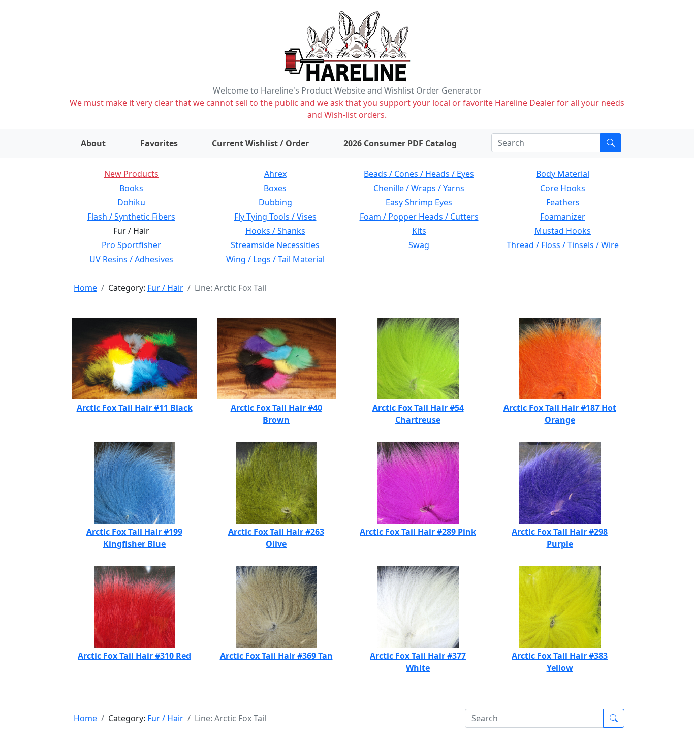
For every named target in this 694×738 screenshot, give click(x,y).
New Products (131, 173)
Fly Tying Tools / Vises (275, 216)
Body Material (562, 173)
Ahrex (275, 173)
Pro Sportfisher (131, 245)
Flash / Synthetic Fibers (131, 216)
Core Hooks (562, 188)
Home (85, 287)
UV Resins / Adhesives (131, 259)
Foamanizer (562, 216)
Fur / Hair (165, 287)
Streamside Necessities (275, 245)
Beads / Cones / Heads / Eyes (419, 173)
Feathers (563, 202)
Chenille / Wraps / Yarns (418, 188)
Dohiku (131, 202)
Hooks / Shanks (275, 230)
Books (131, 188)
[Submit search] (610, 142)
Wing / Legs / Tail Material (275, 259)
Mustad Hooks (562, 230)
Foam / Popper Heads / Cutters (419, 216)
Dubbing (275, 202)
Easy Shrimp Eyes (419, 202)
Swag (418, 245)
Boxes (275, 188)
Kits (419, 230)
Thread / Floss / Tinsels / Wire (563, 245)
